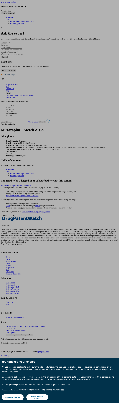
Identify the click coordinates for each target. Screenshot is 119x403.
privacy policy (15, 384)
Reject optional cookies (37, 397)
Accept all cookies (12, 397)
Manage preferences (10, 390)
